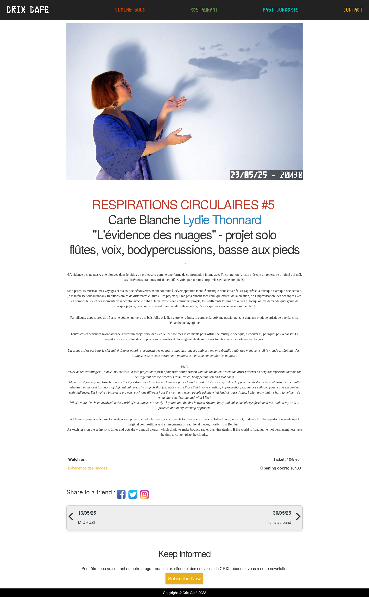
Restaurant (204, 10)
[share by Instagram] (144, 498)
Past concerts (281, 10)
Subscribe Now (184, 578)
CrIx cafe (27, 10)
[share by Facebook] (121, 498)
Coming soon (130, 10)
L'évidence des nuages (87, 468)
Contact (353, 10)
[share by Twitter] (133, 498)
